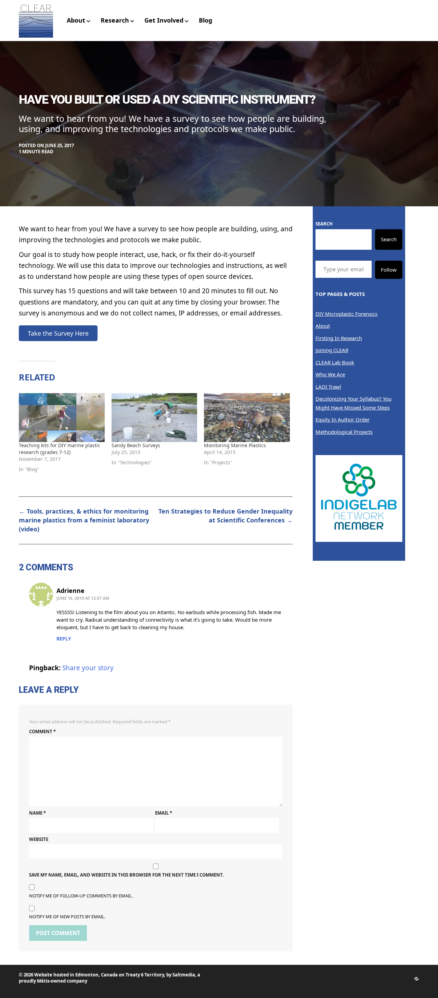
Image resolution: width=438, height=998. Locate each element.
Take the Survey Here (58, 333)
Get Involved (163, 20)
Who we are (330, 374)
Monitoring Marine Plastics (235, 445)
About (76, 20)
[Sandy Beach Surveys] (154, 417)
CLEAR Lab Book (334, 362)
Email (163, 813)
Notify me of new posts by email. (67, 916)
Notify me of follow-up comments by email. (81, 896)
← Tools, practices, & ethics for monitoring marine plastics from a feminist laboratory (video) (84, 520)
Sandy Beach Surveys (136, 445)
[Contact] (416, 979)
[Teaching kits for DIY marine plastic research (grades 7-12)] (62, 417)
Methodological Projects (344, 431)
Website (38, 839)
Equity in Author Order (342, 419)
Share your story (88, 667)
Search (324, 224)
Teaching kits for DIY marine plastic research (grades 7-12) (59, 448)
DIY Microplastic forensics (346, 313)
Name (37, 813)
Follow (389, 269)
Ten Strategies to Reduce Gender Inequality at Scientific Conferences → (225, 515)
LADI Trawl (328, 386)
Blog (205, 20)
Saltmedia (183, 975)
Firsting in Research (338, 338)
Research (115, 20)
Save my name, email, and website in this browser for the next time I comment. (126, 875)
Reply (63, 638)
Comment (42, 731)
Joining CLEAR (331, 350)
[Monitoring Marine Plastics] (247, 417)
